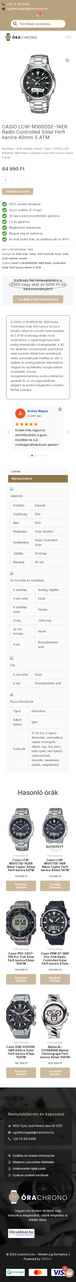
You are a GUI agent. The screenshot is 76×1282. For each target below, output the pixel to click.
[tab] (38, 471)
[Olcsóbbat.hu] (21, 1233)
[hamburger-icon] (68, 37)
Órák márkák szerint (29, 148)
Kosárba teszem (17, 191)
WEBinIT (46, 1259)
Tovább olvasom (55, 886)
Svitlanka (33, 411)
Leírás (16, 471)
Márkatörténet (22, 478)
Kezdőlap (8, 148)
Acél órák (22, 253)
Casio (47, 148)
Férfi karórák (46, 253)
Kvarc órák (61, 253)
